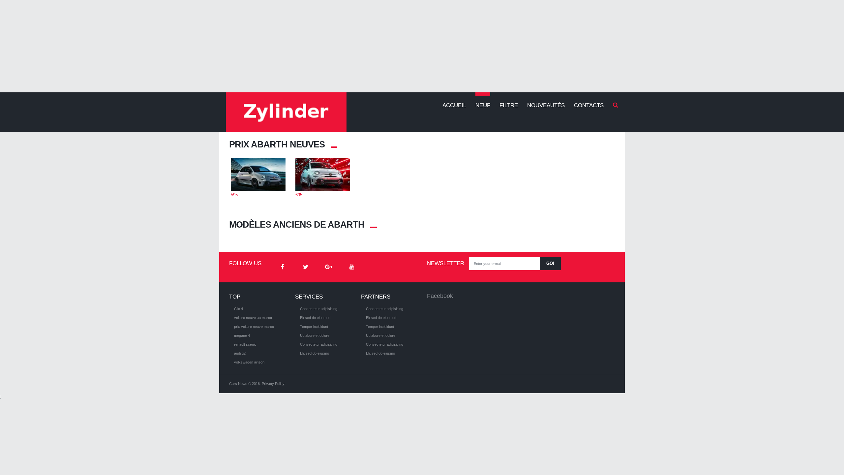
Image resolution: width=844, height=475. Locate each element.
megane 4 (242, 335)
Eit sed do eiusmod (315, 318)
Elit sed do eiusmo (314, 353)
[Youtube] (351, 267)
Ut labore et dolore (314, 335)
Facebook (440, 296)
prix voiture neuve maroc (254, 327)
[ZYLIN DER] (286, 112)
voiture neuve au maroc (253, 318)
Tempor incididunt (314, 327)
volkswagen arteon (249, 362)
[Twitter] (305, 267)
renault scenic (245, 344)
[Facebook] (282, 267)
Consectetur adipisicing (318, 309)
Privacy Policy (273, 384)
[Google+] (328, 267)
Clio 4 (238, 309)
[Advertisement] (422, 46)
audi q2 (240, 353)
